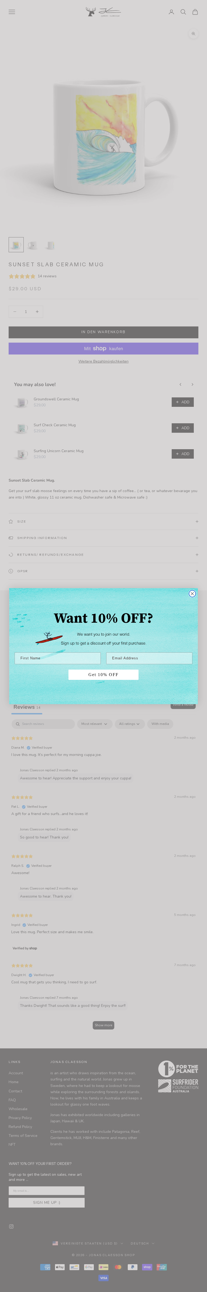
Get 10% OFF (103, 674)
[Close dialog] (192, 593)
